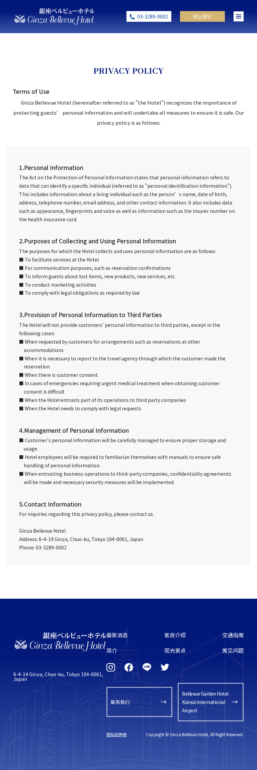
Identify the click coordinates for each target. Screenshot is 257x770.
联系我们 (120, 702)
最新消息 (117, 635)
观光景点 (175, 650)
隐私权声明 (116, 734)
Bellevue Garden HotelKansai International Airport (205, 702)
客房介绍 (175, 635)
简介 (111, 650)
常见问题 (233, 650)
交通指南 (233, 635)
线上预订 (202, 16)
